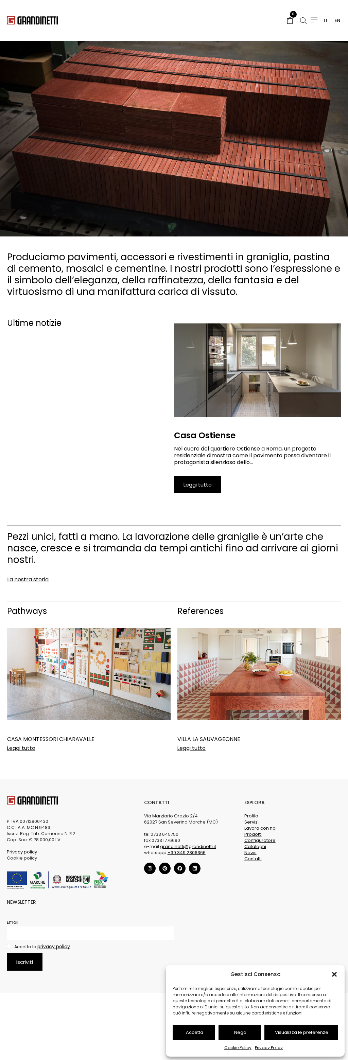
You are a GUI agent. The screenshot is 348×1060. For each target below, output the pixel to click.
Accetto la (41, 946)
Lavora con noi (260, 828)
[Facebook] (180, 868)
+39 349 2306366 (187, 852)
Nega (240, 1032)
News (250, 852)
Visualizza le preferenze (301, 1032)
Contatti (253, 858)
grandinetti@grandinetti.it (188, 846)
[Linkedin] (195, 868)
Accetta (194, 1032)
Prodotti (253, 834)
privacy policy (53, 946)
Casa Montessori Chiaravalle (50, 739)
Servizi (251, 822)
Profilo (251, 816)
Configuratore (260, 840)
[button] (334, 974)
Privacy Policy (269, 1047)
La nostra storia (28, 579)
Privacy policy (22, 852)
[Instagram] (150, 868)
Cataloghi (255, 846)
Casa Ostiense (205, 435)
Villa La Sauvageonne (208, 739)
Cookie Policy (237, 1047)
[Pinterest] (165, 868)
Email (12, 922)
